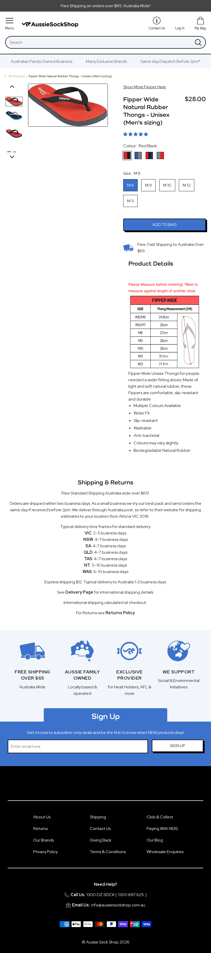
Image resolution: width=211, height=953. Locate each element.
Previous (12, 87)
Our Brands (43, 840)
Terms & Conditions (108, 851)
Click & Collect (160, 817)
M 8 (130, 185)
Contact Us (100, 828)
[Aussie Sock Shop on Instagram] (112, 786)
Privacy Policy (45, 851)
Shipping (98, 817)
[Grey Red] (160, 155)
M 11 (130, 201)
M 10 (167, 185)
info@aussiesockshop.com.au (118, 905)
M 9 (148, 185)
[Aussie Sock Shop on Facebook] (99, 786)
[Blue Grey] (138, 155)
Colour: (140, 146)
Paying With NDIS (162, 828)
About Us (41, 817)
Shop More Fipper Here (144, 87)
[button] (135, 134)
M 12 (186, 185)
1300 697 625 (131, 894)
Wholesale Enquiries (165, 851)
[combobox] (98, 42)
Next (12, 156)
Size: (131, 173)
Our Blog (155, 840)
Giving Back (100, 840)
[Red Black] (127, 155)
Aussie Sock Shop (102, 942)
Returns (40, 828)
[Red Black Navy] (149, 155)
